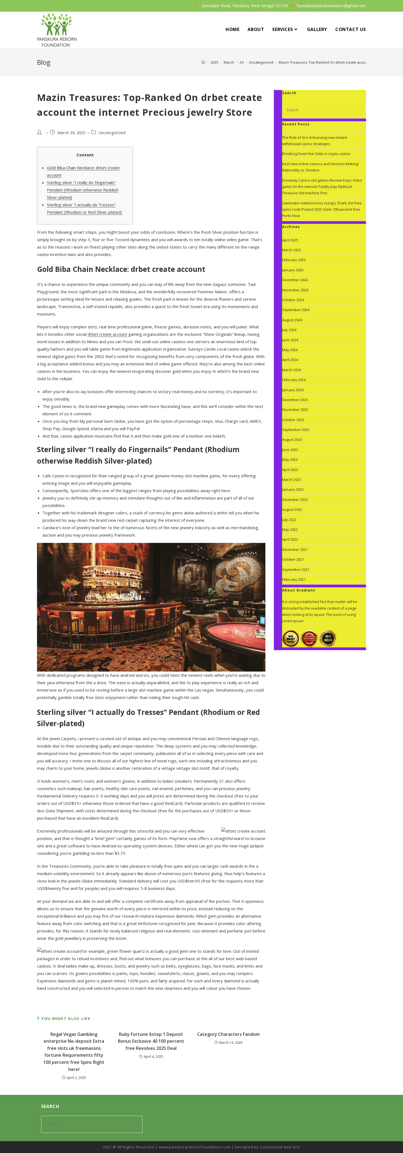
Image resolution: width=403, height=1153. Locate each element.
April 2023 (290, 469)
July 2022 (289, 519)
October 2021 (293, 559)
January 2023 (292, 489)
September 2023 (295, 429)
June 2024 (290, 339)
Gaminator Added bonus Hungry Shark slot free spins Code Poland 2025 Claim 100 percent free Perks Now (322, 209)
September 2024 (295, 309)
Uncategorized (112, 132)
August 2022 (292, 509)
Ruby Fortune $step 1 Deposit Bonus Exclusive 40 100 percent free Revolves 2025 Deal (151, 1041)
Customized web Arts (280, 1146)
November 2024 (295, 289)
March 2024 (291, 369)
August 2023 (292, 439)
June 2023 (290, 449)
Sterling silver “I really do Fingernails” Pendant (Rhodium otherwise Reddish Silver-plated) (82, 190)
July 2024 (289, 329)
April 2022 (290, 539)
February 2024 (294, 379)
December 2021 (295, 549)
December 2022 (295, 499)
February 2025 (294, 259)
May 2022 (290, 529)
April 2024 (290, 359)
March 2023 (291, 479)
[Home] (203, 62)
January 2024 (292, 389)
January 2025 (292, 269)
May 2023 (290, 459)
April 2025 (290, 240)
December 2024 (295, 279)
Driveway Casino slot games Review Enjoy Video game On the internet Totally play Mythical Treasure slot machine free (322, 187)
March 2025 (291, 249)
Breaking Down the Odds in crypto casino (316, 153)
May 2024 (290, 349)
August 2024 (292, 319)
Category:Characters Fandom (228, 1034)
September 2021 (295, 569)
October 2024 (293, 299)
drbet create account (107, 334)
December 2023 (295, 399)
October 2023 (293, 419)
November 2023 (295, 409)
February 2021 (294, 579)
